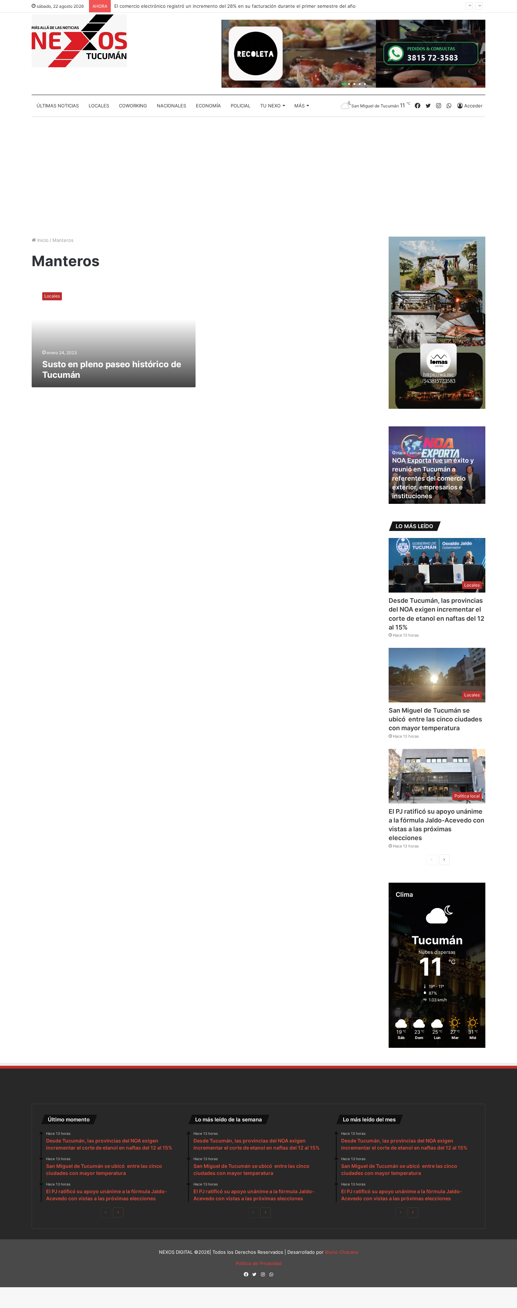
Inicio (42, 240)
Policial (240, 105)
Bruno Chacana (341, 1252)
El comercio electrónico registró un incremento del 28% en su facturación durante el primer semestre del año (235, 6)
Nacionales (171, 105)
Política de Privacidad (259, 1263)
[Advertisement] (258, 176)
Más (299, 105)
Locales (99, 105)
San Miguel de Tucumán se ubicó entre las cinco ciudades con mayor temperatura (435, 719)
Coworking (133, 105)
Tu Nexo (270, 105)
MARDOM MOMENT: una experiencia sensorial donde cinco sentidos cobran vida (435, 487)
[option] (437, 465)
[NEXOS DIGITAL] (79, 40)
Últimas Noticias (58, 105)
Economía (208, 105)
